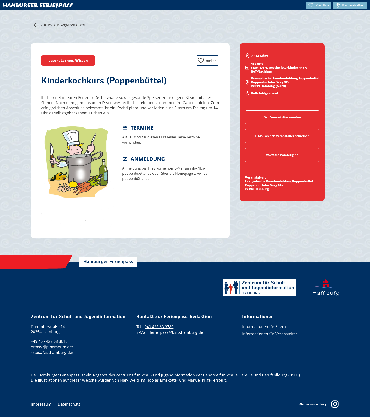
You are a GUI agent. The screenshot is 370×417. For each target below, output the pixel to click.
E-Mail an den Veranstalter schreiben (282, 136)
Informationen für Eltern (264, 326)
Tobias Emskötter (162, 380)
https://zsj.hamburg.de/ (52, 352)
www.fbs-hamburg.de (282, 155)
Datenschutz (69, 404)
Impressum (41, 404)
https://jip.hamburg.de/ (52, 346)
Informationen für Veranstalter (269, 333)
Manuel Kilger (199, 380)
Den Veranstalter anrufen (282, 117)
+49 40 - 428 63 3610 (49, 341)
